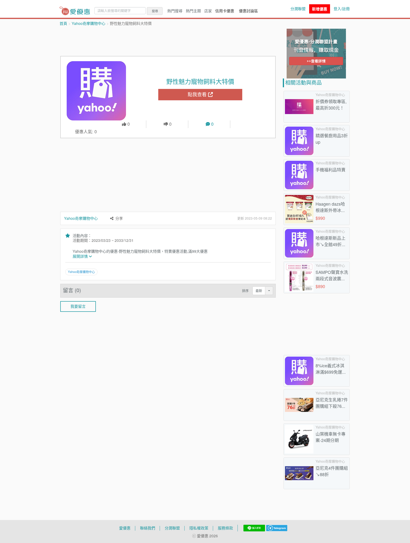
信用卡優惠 (224, 11)
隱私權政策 (198, 528)
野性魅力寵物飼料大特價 (200, 81)
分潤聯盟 (298, 8)
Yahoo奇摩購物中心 (88, 23)
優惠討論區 (248, 11)
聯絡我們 (147, 528)
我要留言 (78, 306)
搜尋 (155, 10)
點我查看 (198, 94)
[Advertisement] (168, 40)
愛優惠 (124, 528)
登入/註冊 (342, 8)
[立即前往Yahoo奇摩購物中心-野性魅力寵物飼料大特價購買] (96, 90)
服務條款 (225, 528)
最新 (259, 290)
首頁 (63, 23)
